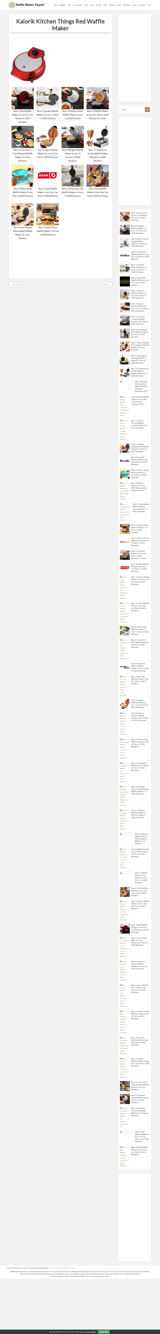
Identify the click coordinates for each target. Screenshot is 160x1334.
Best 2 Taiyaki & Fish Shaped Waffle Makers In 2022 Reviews (140, 643)
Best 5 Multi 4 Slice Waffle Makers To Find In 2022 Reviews (140, 528)
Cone (149, 5)
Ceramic (142, 5)
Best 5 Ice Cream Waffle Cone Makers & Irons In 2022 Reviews (139, 941)
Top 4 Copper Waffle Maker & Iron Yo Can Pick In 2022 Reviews (139, 704)
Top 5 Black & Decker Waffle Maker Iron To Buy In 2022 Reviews (139, 717)
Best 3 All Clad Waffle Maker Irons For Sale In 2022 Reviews (140, 680)
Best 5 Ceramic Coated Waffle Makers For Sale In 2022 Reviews (139, 320)
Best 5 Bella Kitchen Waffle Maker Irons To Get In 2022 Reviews (140, 1015)
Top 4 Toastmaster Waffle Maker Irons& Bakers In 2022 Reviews (141, 507)
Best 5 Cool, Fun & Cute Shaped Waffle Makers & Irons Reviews (140, 1086)
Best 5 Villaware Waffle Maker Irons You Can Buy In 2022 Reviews (140, 255)
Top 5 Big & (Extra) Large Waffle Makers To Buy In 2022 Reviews (139, 242)
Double (99, 5)
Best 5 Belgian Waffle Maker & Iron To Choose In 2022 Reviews (139, 229)
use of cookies (91, 1332)
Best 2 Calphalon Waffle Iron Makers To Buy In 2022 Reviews (140, 766)
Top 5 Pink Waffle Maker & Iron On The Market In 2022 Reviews (142, 1137)
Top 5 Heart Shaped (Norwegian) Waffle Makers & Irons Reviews (140, 346)
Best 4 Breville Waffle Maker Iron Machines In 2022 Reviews (139, 461)
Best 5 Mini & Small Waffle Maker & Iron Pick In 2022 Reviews (140, 474)
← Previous (15, 284)
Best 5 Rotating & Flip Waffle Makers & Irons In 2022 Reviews (140, 333)
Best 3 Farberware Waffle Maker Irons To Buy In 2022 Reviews (140, 743)
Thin (69, 5)
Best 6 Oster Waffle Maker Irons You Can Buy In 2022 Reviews (140, 607)
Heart (119, 5)
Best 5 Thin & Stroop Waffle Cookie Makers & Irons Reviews (139, 424)
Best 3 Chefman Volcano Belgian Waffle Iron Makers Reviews (140, 1112)
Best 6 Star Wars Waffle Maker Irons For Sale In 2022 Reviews (140, 281)
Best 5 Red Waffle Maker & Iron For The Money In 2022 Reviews (140, 928)
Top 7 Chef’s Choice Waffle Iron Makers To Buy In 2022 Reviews (140, 541)
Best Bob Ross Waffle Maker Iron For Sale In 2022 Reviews (139, 1041)
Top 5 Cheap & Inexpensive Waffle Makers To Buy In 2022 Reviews (140, 448)
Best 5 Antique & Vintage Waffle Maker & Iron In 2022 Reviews (138, 359)
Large (92, 5)
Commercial (77, 5)
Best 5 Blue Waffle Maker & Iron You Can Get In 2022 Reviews (139, 1151)
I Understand (103, 1332)
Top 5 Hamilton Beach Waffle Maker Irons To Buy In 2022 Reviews (140, 667)
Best (56, 5)
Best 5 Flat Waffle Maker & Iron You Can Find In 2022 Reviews (139, 892)
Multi (105, 5)
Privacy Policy (64, 1268)
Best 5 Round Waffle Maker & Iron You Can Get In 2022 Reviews (140, 905)
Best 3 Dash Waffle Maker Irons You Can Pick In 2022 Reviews (140, 567)
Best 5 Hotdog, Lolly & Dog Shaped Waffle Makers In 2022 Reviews (140, 790)
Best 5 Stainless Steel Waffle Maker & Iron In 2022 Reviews (140, 1099)
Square (112, 5)
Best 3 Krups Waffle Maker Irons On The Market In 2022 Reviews (140, 580)
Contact (72, 1268)
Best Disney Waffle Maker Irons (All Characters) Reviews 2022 (140, 400)
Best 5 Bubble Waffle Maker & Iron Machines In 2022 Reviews (138, 294)
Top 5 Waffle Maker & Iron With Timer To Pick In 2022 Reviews (140, 853)
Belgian (62, 5)
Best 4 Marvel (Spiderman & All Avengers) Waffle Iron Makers (141, 839)
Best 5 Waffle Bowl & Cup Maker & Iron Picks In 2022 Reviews (141, 878)
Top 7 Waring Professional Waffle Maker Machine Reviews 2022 (141, 386)
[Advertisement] (60, 40)
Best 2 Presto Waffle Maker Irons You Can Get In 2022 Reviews (140, 1062)
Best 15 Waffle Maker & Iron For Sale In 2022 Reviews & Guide (139, 554)
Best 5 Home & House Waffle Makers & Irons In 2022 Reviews (139, 965)
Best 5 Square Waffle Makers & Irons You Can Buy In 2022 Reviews (140, 307)
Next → (107, 284)
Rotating (126, 5)
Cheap (134, 5)
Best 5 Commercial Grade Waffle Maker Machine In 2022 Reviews (139, 372)
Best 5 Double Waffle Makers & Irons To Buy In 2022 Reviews (139, 268)
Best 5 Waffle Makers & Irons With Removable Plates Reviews (138, 486)
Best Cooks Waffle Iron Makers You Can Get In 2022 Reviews (139, 988)
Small (86, 5)
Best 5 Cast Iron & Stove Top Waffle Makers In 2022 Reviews (139, 216)
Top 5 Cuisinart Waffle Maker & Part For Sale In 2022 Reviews (138, 814)
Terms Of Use (54, 1268)
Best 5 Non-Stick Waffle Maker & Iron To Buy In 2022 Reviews (140, 630)
